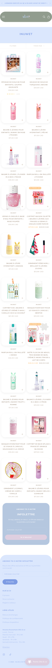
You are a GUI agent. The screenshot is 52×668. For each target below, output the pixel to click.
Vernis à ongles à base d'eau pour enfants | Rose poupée (13, 218)
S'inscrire (10, 582)
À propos (6, 595)
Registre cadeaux (9, 603)
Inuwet (13, 79)
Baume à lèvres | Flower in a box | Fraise (13, 175)
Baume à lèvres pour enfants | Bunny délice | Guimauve (38, 491)
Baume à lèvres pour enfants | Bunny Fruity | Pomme (13, 402)
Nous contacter (8, 599)
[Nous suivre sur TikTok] (10, 654)
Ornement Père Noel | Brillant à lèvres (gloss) (38, 265)
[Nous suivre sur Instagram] (4, 654)
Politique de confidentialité (13, 618)
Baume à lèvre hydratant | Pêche (39, 131)
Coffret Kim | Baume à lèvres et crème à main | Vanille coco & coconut (13, 310)
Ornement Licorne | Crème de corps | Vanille (13, 491)
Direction (6, 647)
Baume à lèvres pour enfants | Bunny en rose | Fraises (13, 132)
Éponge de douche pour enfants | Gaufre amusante (13, 84)
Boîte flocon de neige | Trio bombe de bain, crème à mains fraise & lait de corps (38, 356)
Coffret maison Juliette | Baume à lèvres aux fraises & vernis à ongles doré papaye (38, 220)
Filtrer (13, 46)
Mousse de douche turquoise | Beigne (39, 83)
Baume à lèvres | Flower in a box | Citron (39, 400)
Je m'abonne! (26, 537)
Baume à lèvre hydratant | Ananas (13, 264)
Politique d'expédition (11, 622)
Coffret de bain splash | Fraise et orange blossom (39, 446)
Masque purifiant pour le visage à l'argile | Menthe (38, 310)
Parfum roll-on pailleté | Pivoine (39, 175)
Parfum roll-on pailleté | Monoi (13, 354)
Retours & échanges (10, 615)
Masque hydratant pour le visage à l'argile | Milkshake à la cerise (13, 446)
